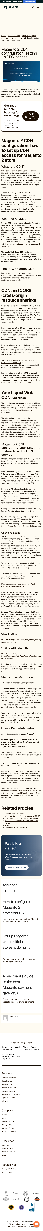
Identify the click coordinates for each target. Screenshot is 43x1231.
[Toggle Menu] (38, 7)
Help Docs (5, 1145)
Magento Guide (14, 35)
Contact (4, 1115)
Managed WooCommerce (11, 1094)
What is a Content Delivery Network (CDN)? (22, 816)
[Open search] (33, 7)
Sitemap (4, 1155)
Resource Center (7, 1148)
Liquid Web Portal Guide (14, 814)
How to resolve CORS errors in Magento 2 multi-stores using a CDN (19, 361)
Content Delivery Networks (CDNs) (23, 791)
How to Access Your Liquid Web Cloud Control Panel (19, 410)
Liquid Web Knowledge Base (28, 793)
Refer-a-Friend (7, 1172)
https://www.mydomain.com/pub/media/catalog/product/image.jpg (21, 641)
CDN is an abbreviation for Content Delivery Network (18, 172)
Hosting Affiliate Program (10, 1169)
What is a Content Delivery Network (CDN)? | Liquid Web (11, 1056)
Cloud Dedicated (7, 1081)
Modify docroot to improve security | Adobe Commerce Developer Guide (18, 585)
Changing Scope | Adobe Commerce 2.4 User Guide (21, 525)
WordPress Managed (9, 1088)
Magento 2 (9, 825)
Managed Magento (8, 1091)
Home (3, 35)
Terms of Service (8, 1121)
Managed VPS (7, 1084)
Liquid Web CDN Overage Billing (18, 827)
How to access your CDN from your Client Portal (21, 821)
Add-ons (5, 1101)
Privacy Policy (7, 1125)
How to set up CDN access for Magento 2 (21, 818)
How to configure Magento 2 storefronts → (16, 907)
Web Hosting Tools (8, 1152)
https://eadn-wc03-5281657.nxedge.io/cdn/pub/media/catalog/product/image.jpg (21, 656)
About (4, 1118)
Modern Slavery (28, 1224)
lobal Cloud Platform (10, 1131)
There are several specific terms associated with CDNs (20, 245)
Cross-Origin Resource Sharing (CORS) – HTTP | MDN (21, 381)
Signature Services (8, 1098)
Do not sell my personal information (21, 1226)
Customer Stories (8, 1128)
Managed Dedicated (9, 1078)
